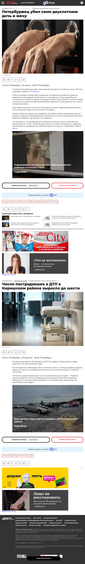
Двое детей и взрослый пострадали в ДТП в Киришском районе (46, 420)
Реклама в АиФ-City (55, 523)
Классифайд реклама (71, 523)
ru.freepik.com (6, 75)
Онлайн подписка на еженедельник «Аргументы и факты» (34, 520)
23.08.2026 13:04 (7, 281)
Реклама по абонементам (38, 523)
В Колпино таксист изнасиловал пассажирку (25, 216)
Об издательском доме (23, 518)
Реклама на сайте (21, 523)
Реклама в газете (70, 520)
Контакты (59, 520)
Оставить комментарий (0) (67, 185)
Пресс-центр (37, 518)
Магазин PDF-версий (50, 518)
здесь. (15, 128)
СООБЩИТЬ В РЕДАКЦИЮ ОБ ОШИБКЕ (54, 525)
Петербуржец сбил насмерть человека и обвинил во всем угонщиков (65, 223)
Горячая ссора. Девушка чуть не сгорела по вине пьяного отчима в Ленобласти (25, 223)
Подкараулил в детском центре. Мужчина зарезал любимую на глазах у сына (42, 166)
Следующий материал (43, 558)
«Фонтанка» (34, 91)
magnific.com (6, 347)
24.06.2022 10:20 (7, 8)
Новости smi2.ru (9, 275)
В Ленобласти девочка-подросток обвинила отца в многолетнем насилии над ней (66, 217)
